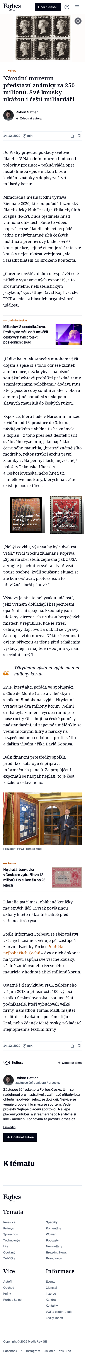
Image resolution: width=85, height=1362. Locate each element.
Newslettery (54, 1246)
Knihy (7, 1293)
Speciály (52, 1222)
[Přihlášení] (67, 7)
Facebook (10, 1351)
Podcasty (52, 1240)
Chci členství (47, 7)
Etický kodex (54, 1318)
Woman (51, 1234)
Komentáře (53, 1228)
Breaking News (56, 1252)
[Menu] (77, 7)
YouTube (65, 1351)
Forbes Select (12, 1299)
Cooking (9, 1252)
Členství (51, 1287)
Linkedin (9, 1127)
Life (5, 1246)
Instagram (33, 1351)
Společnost (11, 1234)
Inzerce (51, 1293)
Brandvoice (54, 1258)
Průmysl (8, 1228)
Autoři (7, 1281)
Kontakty (52, 1305)
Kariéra (51, 1299)
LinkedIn (49, 1351)
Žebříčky (9, 1258)
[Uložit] (79, 136)
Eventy (50, 1281)
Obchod (8, 1287)
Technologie (11, 1240)
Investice (9, 1222)
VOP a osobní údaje (59, 1311)
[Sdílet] (72, 136)
